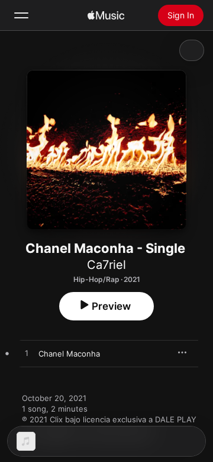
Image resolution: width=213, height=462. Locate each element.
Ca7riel (106, 265)
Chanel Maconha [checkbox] (69, 353)
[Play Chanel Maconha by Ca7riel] (26, 353)
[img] (106, 15)
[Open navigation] (21, 15)
